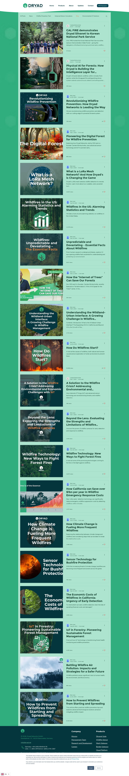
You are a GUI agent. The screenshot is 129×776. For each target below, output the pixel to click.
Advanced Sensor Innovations (63, 16)
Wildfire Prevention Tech (43, 16)
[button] (61, 5)
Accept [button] (91, 768)
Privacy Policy (75, 759)
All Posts (22, 16)
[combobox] (5, 774)
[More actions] (105, 26)
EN (6, 774)
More (84, 16)
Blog (77, 16)
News (31, 16)
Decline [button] (99, 768)
